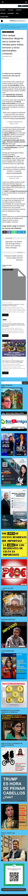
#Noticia (4, 31)
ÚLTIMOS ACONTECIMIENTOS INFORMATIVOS (14, 889)
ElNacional (10, 13)
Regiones (8, 340)
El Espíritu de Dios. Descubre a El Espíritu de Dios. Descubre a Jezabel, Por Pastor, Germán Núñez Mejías (13, 325)
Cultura (10, 10)
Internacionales (10, 31)
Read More (5, 315)
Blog (17, 13)
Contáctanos (4, 16)
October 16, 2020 (14, 178)
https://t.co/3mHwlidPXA (14, 173)
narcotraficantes (10, 147)
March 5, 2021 (14, 124)
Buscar (2, 380)
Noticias (2, 10)
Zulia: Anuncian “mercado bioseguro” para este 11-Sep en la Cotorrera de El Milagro (12, 361)
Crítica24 (2, 13)
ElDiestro (18, 10)
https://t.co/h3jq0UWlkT (17, 118)
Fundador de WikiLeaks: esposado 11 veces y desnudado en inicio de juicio (13, 305)
